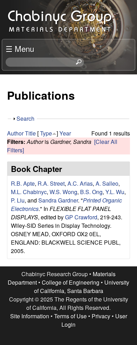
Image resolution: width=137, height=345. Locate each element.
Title (30, 133)
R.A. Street (51, 183)
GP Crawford (81, 217)
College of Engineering (70, 282)
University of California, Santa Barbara (82, 286)
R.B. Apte (23, 183)
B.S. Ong (91, 192)
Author (15, 133)
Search (25, 118)
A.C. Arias (80, 183)
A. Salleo (107, 183)
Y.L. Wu (114, 192)
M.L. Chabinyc (29, 192)
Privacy (101, 316)
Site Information (29, 316)
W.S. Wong (63, 192)
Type (46, 133)
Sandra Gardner (58, 200)
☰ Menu (20, 48)
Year (65, 133)
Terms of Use (70, 316)
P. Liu (18, 200)
